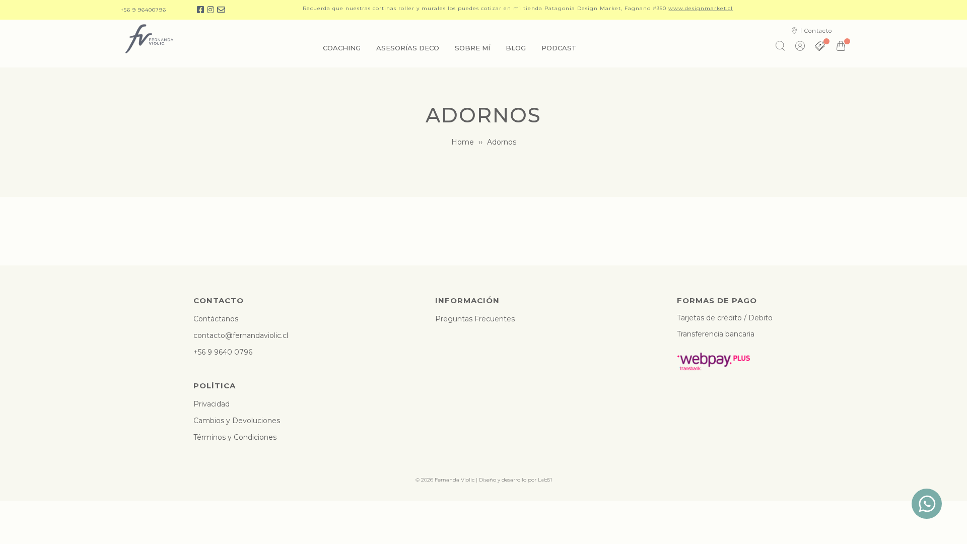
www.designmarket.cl (700, 8)
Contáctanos (215, 318)
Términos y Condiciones (235, 437)
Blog (516, 48)
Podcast (559, 48)
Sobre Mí (472, 48)
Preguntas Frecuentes (475, 318)
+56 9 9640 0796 (222, 352)
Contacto (818, 30)
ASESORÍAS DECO (407, 48)
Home (462, 142)
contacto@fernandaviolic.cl (240, 335)
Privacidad (211, 404)
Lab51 (545, 480)
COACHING (342, 48)
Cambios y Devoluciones (236, 420)
